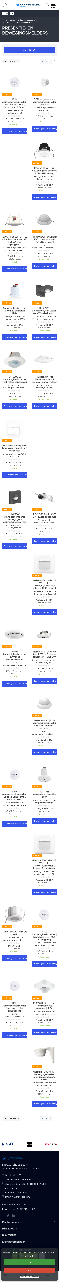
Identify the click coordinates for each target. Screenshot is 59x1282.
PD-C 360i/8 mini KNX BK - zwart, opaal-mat (44, 515)
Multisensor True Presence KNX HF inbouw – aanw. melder (44, 379)
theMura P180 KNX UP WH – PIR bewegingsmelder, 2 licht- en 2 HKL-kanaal (44, 864)
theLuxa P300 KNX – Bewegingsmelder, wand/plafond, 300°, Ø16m (44, 1076)
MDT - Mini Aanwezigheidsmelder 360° (44, 794)
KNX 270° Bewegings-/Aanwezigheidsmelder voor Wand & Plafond (44, 311)
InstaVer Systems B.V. (28, 1168)
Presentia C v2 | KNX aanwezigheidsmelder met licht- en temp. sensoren (44, 724)
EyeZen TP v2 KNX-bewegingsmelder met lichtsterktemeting (44, 171)
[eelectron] (29, 1144)
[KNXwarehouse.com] (29, 5)
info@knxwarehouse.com (17, 1196)
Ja (29, 1262)
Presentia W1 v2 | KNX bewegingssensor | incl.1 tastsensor (14, 448)
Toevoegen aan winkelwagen (15, 131)
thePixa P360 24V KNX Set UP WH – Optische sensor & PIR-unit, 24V (44, 654)
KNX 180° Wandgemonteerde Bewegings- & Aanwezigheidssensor (14, 518)
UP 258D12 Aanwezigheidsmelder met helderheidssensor (15, 379)
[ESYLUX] (51, 1144)
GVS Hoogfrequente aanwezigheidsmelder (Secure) (44, 102)
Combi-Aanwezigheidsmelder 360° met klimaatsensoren (14, 655)
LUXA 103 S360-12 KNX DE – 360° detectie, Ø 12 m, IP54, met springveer (14, 240)
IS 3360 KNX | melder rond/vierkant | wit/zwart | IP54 (44, 1006)
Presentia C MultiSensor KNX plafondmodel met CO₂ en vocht (44, 239)
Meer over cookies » (29, 1276)
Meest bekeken (11, 61)
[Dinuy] (8, 1144)
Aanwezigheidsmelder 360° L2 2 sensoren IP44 (14, 311)
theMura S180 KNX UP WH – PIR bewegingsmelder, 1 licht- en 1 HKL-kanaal (44, 584)
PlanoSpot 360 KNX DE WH (14, 933)
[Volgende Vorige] (55, 61)
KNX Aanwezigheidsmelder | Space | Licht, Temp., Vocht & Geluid (14, 795)
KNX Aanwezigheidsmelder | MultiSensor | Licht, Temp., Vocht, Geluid (14, 103)
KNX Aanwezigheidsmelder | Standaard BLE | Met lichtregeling (44, 935)
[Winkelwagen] (5, 6)
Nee (30, 1270)
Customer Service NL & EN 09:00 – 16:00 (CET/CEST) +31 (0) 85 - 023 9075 (25, 1188)
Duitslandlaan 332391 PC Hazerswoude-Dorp (19, 1177)
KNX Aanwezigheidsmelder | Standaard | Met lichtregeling (14, 1007)
